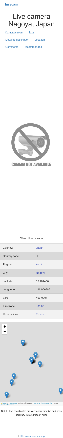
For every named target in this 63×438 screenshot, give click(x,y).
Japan (39, 248)
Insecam (11, 4)
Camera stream (14, 32)
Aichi (39, 264)
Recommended (33, 47)
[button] (40, 364)
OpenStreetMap (13, 403)
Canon (40, 314)
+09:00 (40, 306)
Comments (11, 47)
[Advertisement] (31, 85)
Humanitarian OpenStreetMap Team (43, 403)
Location (40, 39)
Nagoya (40, 273)
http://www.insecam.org (32, 436)
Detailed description (17, 39)
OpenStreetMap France (7, 405)
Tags (31, 32)
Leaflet (4, 403)
